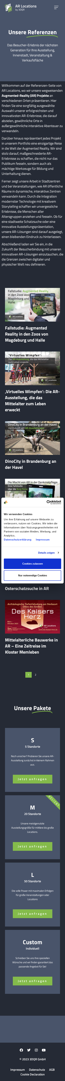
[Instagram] (36, 1050)
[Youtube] (43, 1050)
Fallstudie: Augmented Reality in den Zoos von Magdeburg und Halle (26, 334)
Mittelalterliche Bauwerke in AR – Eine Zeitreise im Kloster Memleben (31, 646)
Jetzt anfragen (32, 779)
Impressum (43, 539)
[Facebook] (21, 1050)
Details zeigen (46, 552)
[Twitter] (29, 1050)
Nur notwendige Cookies (32, 575)
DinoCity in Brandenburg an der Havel (30, 464)
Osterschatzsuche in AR (27, 588)
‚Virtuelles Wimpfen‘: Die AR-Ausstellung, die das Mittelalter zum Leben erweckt (32, 400)
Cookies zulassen (32, 563)
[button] (56, 8)
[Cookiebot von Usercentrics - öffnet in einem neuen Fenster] (46, 502)
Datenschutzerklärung (17, 539)
